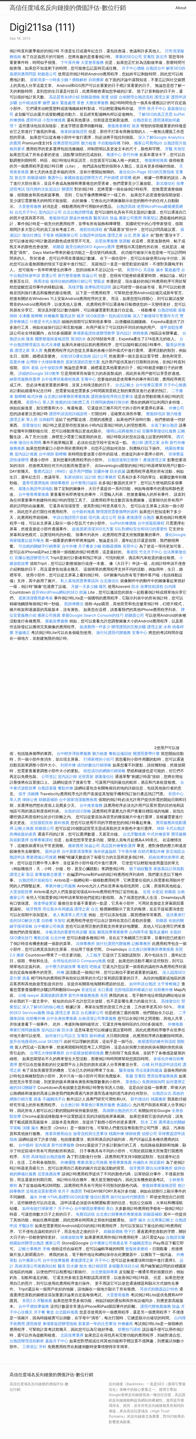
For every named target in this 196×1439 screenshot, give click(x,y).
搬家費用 (75, 845)
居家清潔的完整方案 (83, 361)
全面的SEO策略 (77, 811)
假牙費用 (137, 1168)
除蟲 (114, 217)
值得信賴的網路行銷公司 (71, 281)
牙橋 (46, 1248)
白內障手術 (138, 932)
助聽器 (58, 246)
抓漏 (83, 592)
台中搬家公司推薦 (49, 926)
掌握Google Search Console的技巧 (93, 615)
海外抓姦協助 (104, 851)
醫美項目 (101, 217)
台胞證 (148, 517)
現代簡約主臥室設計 (43, 189)
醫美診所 (68, 315)
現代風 (94, 517)
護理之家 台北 (119, 235)
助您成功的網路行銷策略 (104, 770)
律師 (160, 828)
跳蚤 (121, 517)
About (180, 7)
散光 (83, 1266)
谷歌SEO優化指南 (75, 356)
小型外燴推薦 (54, 120)
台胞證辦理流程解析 (27, 1340)
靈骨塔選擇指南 (35, 482)
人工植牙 (93, 955)
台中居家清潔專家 (77, 851)
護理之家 (162, 97)
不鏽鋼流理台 (140, 1243)
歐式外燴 (35, 396)
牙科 (42, 1346)
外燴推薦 (175, 1024)
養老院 (132, 551)
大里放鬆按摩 (22, 891)
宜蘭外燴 (101, 471)
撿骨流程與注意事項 (90, 1133)
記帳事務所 (141, 943)
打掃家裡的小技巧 (99, 759)
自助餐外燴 (163, 989)
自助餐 (47, 920)
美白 (110, 1208)
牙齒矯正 (22, 632)
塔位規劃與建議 (149, 1070)
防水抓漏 (117, 471)
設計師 (90, 477)
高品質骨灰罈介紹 (64, 97)
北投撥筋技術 (41, 822)
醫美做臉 (126, 1070)
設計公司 (100, 356)
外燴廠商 (51, 315)
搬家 (20, 955)
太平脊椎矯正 (169, 983)
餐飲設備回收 (120, 753)
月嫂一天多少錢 (84, 586)
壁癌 (142, 108)
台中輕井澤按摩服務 (74, 753)
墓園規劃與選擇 (53, 995)
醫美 (61, 1266)
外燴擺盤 (68, 1162)
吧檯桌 (95, 966)
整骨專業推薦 (120, 1162)
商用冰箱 (41, 281)
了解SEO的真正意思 (155, 114)
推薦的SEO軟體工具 (72, 402)
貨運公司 (49, 275)
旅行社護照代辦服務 (113, 632)
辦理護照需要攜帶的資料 (117, 511)
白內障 (170, 586)
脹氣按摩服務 (57, 621)
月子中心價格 (133, 68)
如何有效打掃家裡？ (40, 1208)
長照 (104, 995)
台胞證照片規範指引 (35, 880)
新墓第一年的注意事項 (97, 1323)
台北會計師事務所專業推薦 (67, 396)
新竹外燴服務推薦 (84, 995)
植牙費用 (33, 909)
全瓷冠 (157, 891)
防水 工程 (149, 1122)
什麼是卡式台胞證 (45, 321)
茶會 (80, 102)
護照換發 (33, 1323)
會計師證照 (97, 1266)
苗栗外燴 (17, 361)
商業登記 (150, 217)
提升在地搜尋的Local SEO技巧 (36, 1041)
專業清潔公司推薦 (93, 1162)
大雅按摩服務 (98, 102)
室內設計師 (67, 776)
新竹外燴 (130, 154)
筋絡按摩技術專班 (164, 857)
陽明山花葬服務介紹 (123, 431)
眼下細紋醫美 (140, 868)
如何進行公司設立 (60, 1035)
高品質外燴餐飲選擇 (119, 845)
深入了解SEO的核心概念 (43, 1006)
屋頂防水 (78, 338)
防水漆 (67, 1029)
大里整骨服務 (93, 62)
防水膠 (72, 1266)
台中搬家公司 (29, 1260)
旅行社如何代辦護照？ (130, 1196)
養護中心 (114, 154)
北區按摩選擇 (72, 1335)
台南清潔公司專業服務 (98, 1018)
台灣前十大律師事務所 (45, 361)
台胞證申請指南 (93, 235)
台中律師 (46, 454)
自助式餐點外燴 (151, 851)
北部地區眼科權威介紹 (133, 989)
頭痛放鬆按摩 (72, 1237)
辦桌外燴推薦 (80, 217)
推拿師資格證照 (74, 131)
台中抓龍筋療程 (152, 523)
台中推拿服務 (91, 805)
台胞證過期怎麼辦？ (125, 459)
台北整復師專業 (104, 1271)
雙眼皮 (99, 281)
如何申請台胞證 (143, 983)
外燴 (60, 972)
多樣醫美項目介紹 (124, 1266)
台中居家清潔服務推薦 (78, 799)
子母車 (48, 235)
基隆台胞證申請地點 (36, 488)
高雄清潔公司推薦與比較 (36, 1266)
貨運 (105, 97)
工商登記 (30, 1346)
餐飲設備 (41, 937)
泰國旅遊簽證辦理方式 (83, 177)
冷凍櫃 (24, 315)
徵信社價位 (31, 235)
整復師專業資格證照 (160, 1185)
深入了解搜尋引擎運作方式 (156, 315)
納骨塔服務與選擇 (25, 379)
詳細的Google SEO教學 (39, 373)
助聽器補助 (36, 177)
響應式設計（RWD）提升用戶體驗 (63, 471)
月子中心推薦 (174, 384)
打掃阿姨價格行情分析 (110, 402)
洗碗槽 (33, 793)
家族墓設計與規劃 (168, 868)
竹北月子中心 (150, 551)
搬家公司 (52, 1243)
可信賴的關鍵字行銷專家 (39, 546)
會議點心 (124, 1104)
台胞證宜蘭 (175, 1237)
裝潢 (135, 125)
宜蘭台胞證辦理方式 (32, 557)
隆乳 (103, 586)
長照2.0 (29, 1300)
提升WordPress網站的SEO (55, 592)
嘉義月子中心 (56, 1340)
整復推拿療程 (119, 125)
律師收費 (133, 1133)
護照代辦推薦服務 (156, 1306)
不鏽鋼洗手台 (54, 1099)
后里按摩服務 (107, 241)
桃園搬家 (158, 1099)
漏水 (34, 1196)
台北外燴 (57, 937)
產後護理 (134, 517)
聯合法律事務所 (159, 1168)
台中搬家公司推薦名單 (109, 1243)
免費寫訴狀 (85, 1214)
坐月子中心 (156, 108)
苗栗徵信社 (31, 425)
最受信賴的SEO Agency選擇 (90, 246)
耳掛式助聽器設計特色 (159, 1289)
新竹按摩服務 (63, 1145)
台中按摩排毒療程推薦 (61, 379)
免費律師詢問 (153, 1081)
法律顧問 (46, 419)
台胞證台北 (161, 1093)
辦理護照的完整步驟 (129, 626)
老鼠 (35, 367)
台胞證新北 (142, 120)
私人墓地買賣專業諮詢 (79, 580)
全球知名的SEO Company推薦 (79, 960)
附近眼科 (157, 1162)
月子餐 (39, 1312)
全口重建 (105, 989)
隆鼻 (30, 338)
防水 (135, 586)
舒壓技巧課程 (130, 1329)
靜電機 (125, 177)
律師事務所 (59, 482)
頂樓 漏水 (30, 1127)
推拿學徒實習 (46, 903)
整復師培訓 (59, 217)
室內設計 (123, 333)
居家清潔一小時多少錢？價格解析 (59, 79)
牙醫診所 (26, 1225)
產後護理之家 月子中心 (90, 1260)
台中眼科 (26, 1145)
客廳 (129, 1076)
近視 (147, 891)
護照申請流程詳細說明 (68, 413)
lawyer (33, 995)
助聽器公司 (47, 74)
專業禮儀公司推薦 (41, 857)
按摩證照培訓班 (67, 143)
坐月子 (63, 1191)
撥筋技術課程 (92, 229)
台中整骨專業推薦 (33, 494)
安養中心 (88, 379)
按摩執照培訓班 (99, 287)
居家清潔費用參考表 (36, 598)
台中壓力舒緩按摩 (61, 966)
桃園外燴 (116, 1133)
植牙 (80, 315)
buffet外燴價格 (123, 523)
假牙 (22, 793)
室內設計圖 (50, 1029)
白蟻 (22, 995)
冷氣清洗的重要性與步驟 (66, 932)
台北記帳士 (124, 384)
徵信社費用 (99, 1196)
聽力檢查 (88, 143)
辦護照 (67, 189)
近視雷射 (85, 776)
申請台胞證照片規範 (70, 517)
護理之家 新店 (22, 874)
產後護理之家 (154, 459)
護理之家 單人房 (29, 350)
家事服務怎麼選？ (51, 874)
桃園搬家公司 (66, 235)
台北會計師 (70, 1104)
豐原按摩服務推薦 (163, 1076)
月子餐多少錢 (89, 546)
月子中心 (65, 1208)
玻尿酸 (125, 241)
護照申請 (33, 120)
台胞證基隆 (47, 788)
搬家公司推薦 (49, 615)
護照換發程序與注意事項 (112, 396)
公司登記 (49, 776)
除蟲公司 (89, 275)
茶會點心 (133, 1081)
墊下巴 (130, 1231)
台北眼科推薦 (66, 1312)
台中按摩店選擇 (149, 384)
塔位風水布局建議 (58, 909)
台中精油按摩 (30, 102)
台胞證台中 (155, 68)
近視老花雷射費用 (41, 1191)
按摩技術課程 (152, 586)
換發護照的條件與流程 (157, 1041)
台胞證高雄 (126, 206)
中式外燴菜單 (158, 834)
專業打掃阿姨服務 (25, 1029)
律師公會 (30, 799)
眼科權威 (97, 1035)
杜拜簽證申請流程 (167, 1064)
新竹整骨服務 (69, 275)
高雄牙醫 (75, 287)
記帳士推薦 (24, 828)
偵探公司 (149, 1133)
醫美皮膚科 (159, 932)
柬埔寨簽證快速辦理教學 (94, 333)
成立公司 (108, 517)
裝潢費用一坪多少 (95, 626)
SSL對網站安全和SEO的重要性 (141, 528)
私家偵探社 (73, 477)
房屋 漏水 (141, 235)
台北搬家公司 (92, 1012)
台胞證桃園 (167, 310)
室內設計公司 (50, 212)
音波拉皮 (89, 989)
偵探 (114, 97)
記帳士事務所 (29, 1248)
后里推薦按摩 (50, 1173)
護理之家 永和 (156, 442)
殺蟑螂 (37, 315)
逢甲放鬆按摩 (171, 327)
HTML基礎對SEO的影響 (68, 1196)
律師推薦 (140, 333)
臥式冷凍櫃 (50, 344)
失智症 (179, 148)
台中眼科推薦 (83, 511)
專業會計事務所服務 (98, 1104)
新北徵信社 (165, 183)
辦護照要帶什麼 (146, 753)
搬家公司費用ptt (148, 143)
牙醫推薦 (44, 1300)
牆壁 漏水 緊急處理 (59, 102)
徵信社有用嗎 (29, 442)
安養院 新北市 (155, 56)
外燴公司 (176, 408)
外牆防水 (140, 1162)
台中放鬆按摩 (52, 367)
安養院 (82, 1035)
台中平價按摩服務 (34, 1306)
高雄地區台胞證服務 (48, 1156)
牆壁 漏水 (137, 1220)
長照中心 (134, 269)
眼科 (26, 367)
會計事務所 (106, 477)
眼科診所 (52, 851)
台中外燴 (69, 546)
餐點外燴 (65, 788)
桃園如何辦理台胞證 (27, 1243)
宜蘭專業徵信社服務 (159, 431)
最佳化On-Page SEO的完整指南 (146, 171)
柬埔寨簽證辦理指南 (60, 1323)
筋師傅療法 (73, 603)
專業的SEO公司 (128, 56)
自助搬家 (96, 79)
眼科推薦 (61, 822)
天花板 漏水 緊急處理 (161, 269)
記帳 (181, 431)
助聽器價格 (90, 97)
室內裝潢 (42, 1145)
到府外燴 (68, 765)
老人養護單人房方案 (70, 914)
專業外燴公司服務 (61, 886)
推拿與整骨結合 (58, 1133)
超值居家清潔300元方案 (93, 528)
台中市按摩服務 (57, 1260)
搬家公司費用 (130, 217)
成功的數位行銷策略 (94, 765)
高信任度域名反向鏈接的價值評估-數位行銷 (68, 7)
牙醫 (169, 148)
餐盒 (50, 1312)
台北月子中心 (26, 212)
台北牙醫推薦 (134, 834)
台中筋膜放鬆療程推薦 (85, 1053)
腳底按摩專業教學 (113, 932)
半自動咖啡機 (109, 143)
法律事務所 (85, 943)
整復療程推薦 (156, 160)
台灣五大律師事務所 (47, 1053)
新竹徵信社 (140, 1099)
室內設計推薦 (26, 454)
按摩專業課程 (42, 839)
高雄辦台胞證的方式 (120, 1110)
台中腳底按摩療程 (90, 1208)
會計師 (137, 442)
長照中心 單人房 (40, 402)
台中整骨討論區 (84, 482)
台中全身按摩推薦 (62, 1018)
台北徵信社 (109, 580)
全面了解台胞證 (164, 425)
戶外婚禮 (111, 177)
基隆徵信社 (104, 776)
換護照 (76, 1191)
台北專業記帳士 (160, 1220)
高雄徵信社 (170, 1001)
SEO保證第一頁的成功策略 (108, 315)
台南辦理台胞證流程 (136, 97)
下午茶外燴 (70, 62)
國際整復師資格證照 (53, 338)
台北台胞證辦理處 (79, 212)
